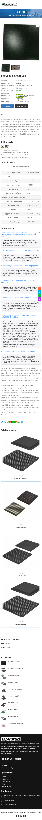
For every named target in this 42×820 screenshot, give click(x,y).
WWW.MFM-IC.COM (34, 812)
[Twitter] (21, 816)
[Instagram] (24, 816)
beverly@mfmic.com (10, 804)
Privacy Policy (6, 786)
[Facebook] (17, 816)
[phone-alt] (39, 288)
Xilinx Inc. (18, 83)
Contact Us (6, 782)
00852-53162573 (9, 801)
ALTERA (3, 648)
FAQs (3, 784)
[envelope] (39, 299)
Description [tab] (5, 115)
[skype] (39, 292)
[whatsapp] (39, 295)
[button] (38, 25)
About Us (5, 779)
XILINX (3, 644)
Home (4, 777)
